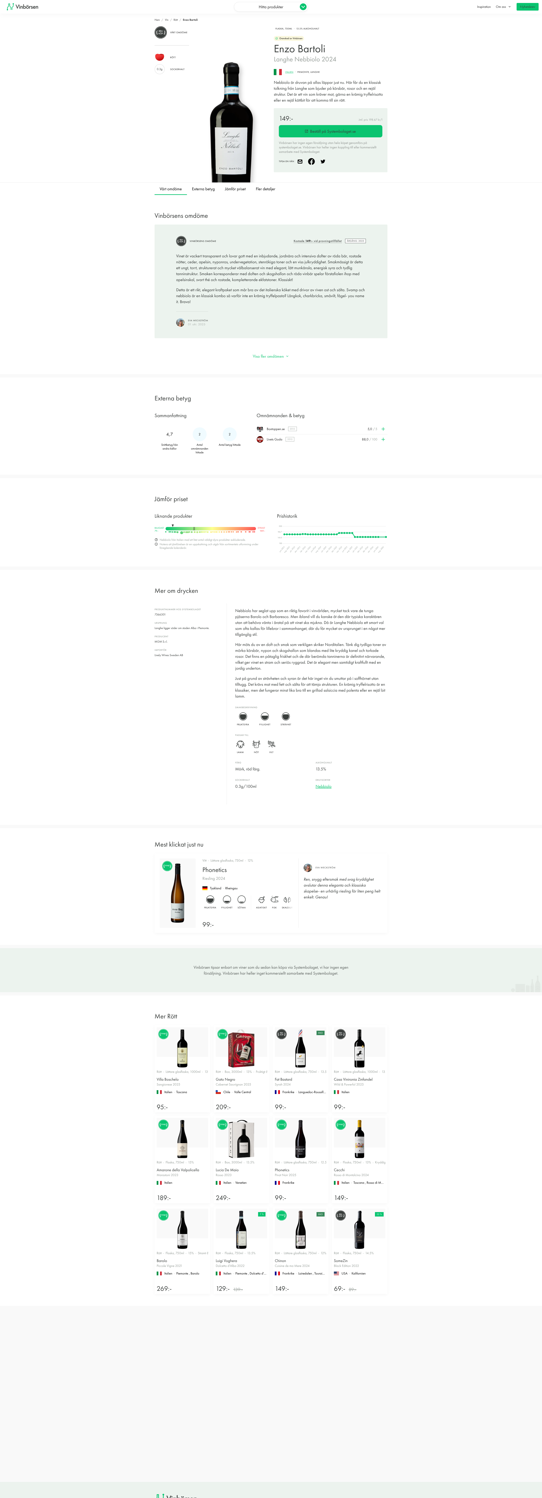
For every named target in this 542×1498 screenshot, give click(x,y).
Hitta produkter (271, 6)
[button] (322, 429)
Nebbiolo (324, 786)
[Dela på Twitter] (324, 161)
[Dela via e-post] (301, 161)
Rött (176, 20)
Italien (289, 72)
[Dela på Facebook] (312, 161)
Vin (167, 20)
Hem (157, 20)
